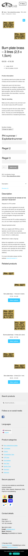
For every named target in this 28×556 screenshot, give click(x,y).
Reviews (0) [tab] (5, 188)
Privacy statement (7, 545)
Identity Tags (7, 466)
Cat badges (7, 448)
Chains (6, 451)
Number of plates (6, 127)
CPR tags (6, 457)
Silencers (6, 472)
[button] (24, 20)
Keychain (6, 469)
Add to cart (13, 167)
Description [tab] (5, 184)
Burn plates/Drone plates (14, 12)
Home (5, 12)
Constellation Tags (9, 454)
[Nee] (26, 552)
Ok (10, 553)
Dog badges (7, 460)
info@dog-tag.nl (10, 529)
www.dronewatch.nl (11, 258)
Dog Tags (6, 463)
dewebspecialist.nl (13, 547)
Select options (14, 300)
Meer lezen (16, 553)
